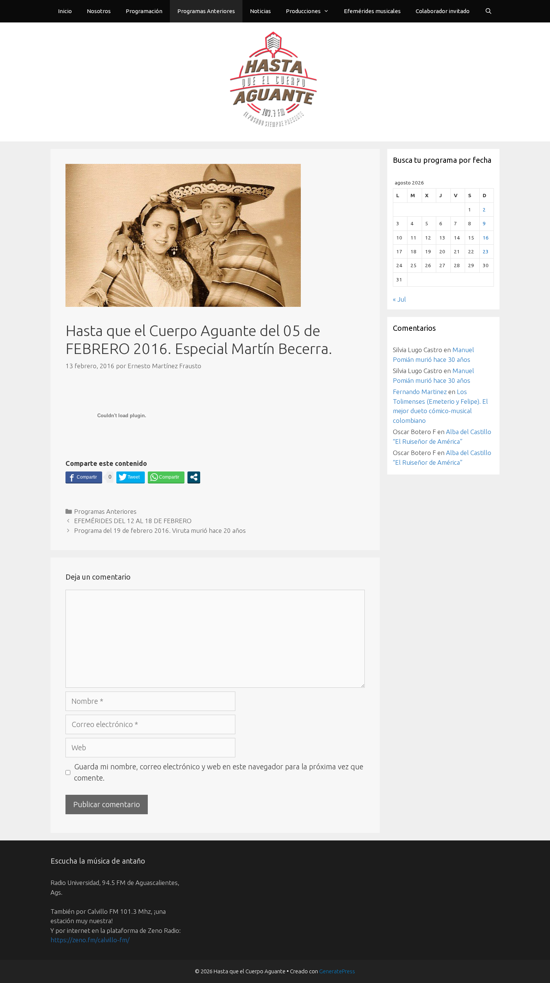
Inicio (65, 11)
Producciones (303, 11)
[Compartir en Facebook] (83, 477)
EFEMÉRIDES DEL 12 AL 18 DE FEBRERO (133, 520)
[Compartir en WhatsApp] (166, 477)
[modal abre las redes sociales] (193, 477)
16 (486, 238)
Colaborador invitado (443, 11)
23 (486, 251)
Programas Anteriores (206, 11)
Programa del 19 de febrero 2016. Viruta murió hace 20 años (160, 530)
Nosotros (99, 11)
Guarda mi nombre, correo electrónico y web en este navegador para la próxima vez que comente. (218, 772)
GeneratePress (337, 971)
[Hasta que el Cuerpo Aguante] (275, 81)
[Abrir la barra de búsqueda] (488, 11)
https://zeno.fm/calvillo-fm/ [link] (90, 939)
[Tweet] (130, 477)
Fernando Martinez (420, 391)
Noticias (260, 11)
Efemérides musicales (372, 11)
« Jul (399, 299)
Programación (144, 11)
